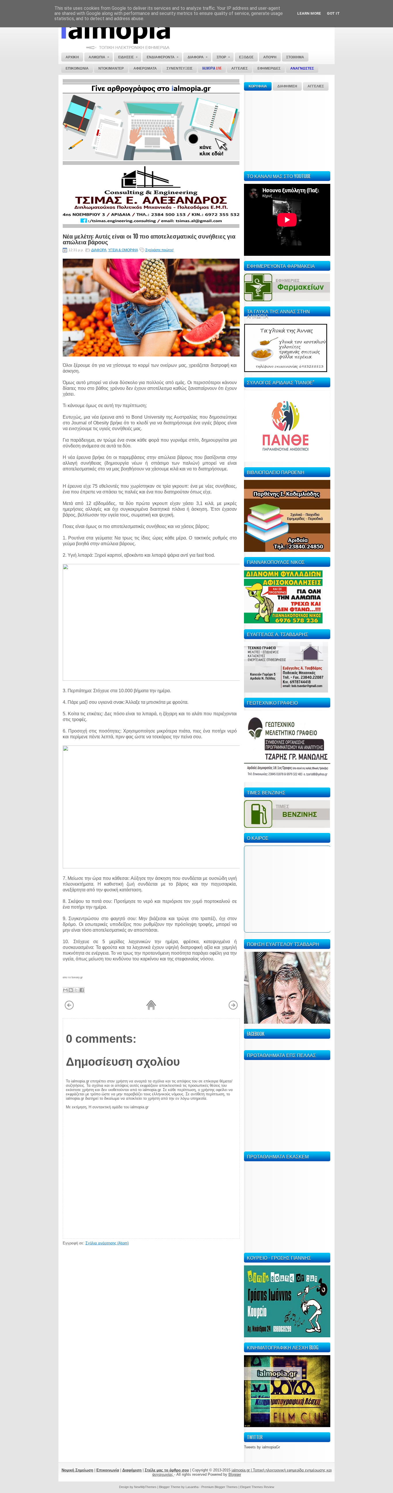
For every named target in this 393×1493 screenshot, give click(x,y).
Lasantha (192, 1487)
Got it (333, 13)
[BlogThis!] (71, 990)
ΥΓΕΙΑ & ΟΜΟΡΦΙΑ (123, 250)
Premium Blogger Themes (219, 1487)
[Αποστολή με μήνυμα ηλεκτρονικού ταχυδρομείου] (65, 990)
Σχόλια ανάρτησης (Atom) (107, 1243)
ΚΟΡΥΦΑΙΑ (258, 86)
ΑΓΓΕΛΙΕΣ (316, 86)
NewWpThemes (145, 1487)
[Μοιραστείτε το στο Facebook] (82, 990)
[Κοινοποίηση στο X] (76, 990)
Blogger (234, 1474)
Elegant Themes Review (257, 1487)
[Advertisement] (287, 130)
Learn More (309, 13)
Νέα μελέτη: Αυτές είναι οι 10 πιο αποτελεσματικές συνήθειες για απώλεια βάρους (149, 239)
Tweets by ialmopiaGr (262, 1447)
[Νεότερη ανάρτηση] (69, 1008)
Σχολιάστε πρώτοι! (159, 250)
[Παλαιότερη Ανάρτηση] (233, 1008)
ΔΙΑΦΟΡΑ (98, 250)
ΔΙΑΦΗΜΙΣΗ (287, 86)
